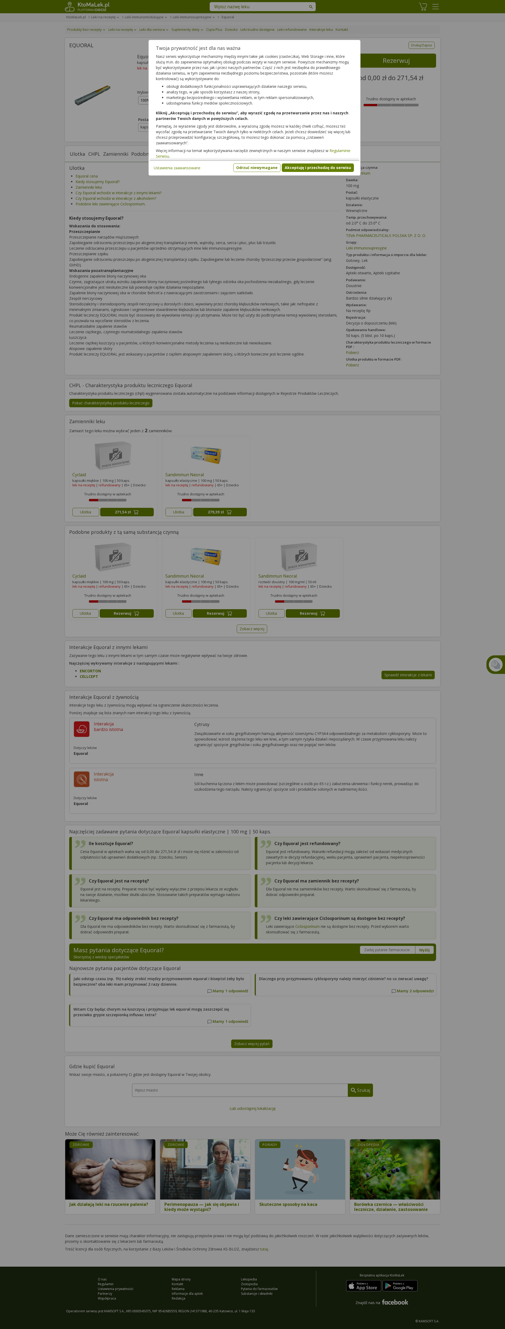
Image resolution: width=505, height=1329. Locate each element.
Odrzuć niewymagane (257, 167)
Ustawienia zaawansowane (177, 167)
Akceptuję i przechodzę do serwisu (318, 167)
